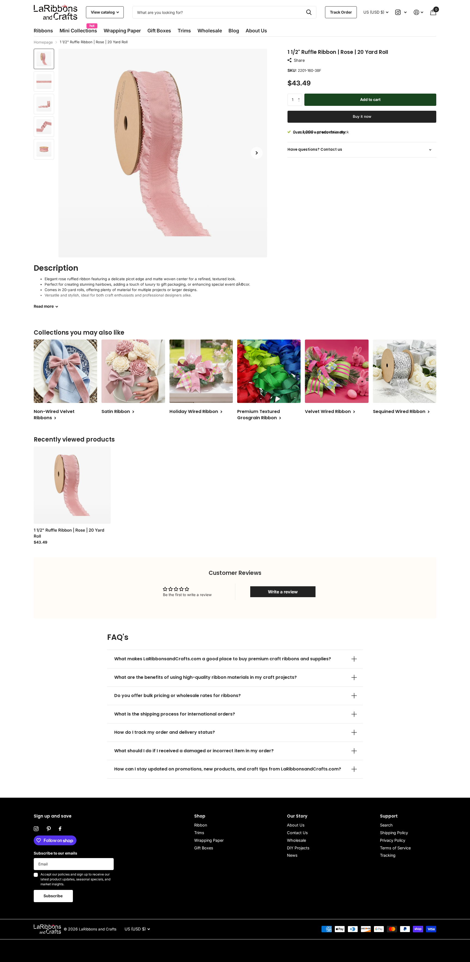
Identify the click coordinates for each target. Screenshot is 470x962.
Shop (199, 816)
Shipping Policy (394, 832)
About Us (296, 825)
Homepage (43, 42)
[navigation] (44, 59)
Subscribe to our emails (55, 853)
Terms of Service (395, 848)
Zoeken (308, 12)
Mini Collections (78, 28)
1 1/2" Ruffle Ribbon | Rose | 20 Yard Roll (69, 533)
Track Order (341, 12)
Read (44, 306)
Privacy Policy (392, 840)
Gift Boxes (159, 30)
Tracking (387, 855)
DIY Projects (298, 848)
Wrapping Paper (209, 840)
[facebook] (60, 829)
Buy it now (362, 116)
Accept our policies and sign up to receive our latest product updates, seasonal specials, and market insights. (75, 879)
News (292, 855)
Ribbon (200, 825)
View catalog (103, 12)
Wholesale (209, 30)
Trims (184, 30)
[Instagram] (36, 829)
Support (389, 816)
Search (386, 825)
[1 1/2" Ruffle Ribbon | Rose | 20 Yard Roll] (72, 484)
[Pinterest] (49, 829)
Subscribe (53, 895)
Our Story (297, 816)
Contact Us (297, 832)
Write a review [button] (283, 591)
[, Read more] (401, 12)
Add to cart (370, 99)
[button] (257, 153)
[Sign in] (418, 12)
